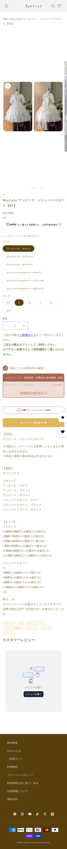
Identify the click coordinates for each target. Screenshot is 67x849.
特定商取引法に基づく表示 (22, 783)
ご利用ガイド (27, 335)
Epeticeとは (14, 750)
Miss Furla (9, 623)
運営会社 (12, 799)
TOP (5, 19)
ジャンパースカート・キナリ (25, 273)
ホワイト (8, 632)
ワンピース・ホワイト (21, 265)
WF (4, 194)
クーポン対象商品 (13, 628)
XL (53, 303)
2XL (9, 311)
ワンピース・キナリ (18, 248)
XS (9, 303)
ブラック (46, 628)
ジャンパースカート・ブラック (26, 281)
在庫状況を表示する (32, 392)
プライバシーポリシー (20, 775)
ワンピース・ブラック (21, 257)
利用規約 (12, 766)
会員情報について (17, 791)
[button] (6, 6)
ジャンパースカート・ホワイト (26, 289)
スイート (32, 628)
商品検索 (12, 742)
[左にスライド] (26, 188)
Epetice (27, 842)
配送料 (5, 236)
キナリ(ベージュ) (36, 623)
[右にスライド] (41, 188)
